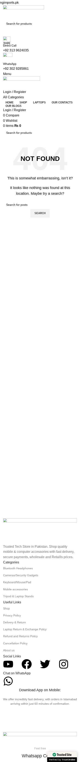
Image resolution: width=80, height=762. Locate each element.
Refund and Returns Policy (20, 636)
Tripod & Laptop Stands (18, 596)
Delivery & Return (14, 622)
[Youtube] (8, 664)
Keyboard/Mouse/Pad (17, 582)
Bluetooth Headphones (18, 568)
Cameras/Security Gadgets (20, 575)
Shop (6, 608)
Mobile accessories (15, 589)
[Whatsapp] (8, 681)
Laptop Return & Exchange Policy (25, 629)
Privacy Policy (12, 615)
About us (9, 650)
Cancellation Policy (15, 643)
